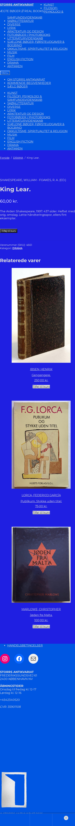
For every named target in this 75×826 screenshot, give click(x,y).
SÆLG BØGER (17, 86)
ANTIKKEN (15, 66)
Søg (41, 820)
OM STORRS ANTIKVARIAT (26, 79)
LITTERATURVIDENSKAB (25, 38)
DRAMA (13, 62)
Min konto (18, 820)
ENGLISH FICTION (20, 59)
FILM (10, 55)
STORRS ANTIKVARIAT (17, 4)
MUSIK (12, 52)
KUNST (49, 4)
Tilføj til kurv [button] (41, 386)
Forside (4, 157)
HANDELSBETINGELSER (25, 645)
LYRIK (11, 28)
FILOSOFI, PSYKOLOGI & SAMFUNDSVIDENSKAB (24, 98)
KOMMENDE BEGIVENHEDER (29, 83)
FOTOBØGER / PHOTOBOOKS (28, 35)
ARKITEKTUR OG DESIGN (25, 31)
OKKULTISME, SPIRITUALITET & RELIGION (37, 49)
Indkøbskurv (59, 816)
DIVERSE (14, 24)
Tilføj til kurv (8, 230)
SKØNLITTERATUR (20, 21)
